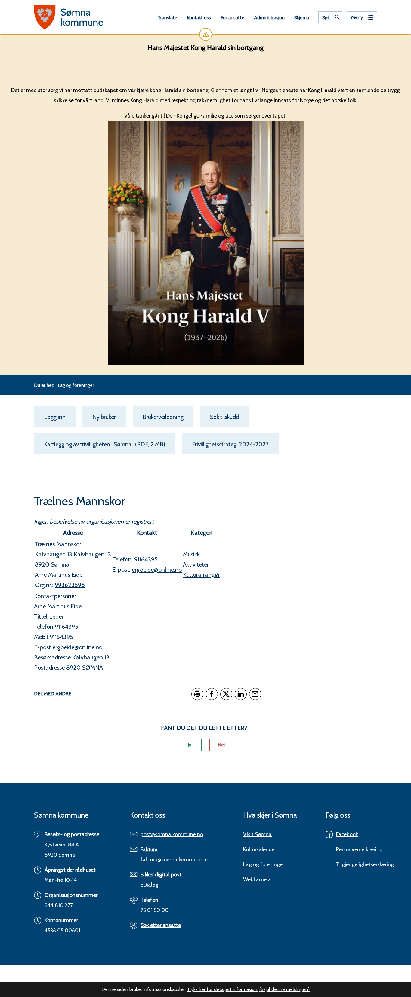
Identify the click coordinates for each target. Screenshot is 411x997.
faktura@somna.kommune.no (175, 859)
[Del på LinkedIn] (241, 694)
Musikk (191, 554)
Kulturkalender (259, 849)
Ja (189, 745)
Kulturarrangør (201, 574)
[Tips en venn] (255, 694)
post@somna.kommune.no (172, 834)
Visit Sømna (257, 834)
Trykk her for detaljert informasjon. (222, 989)
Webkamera (257, 879)
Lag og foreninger (263, 864)
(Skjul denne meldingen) (284, 989)
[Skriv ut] (197, 694)
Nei (221, 745)
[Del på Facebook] (212, 694)
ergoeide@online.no (77, 647)
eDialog (149, 885)
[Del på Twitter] (226, 694)
